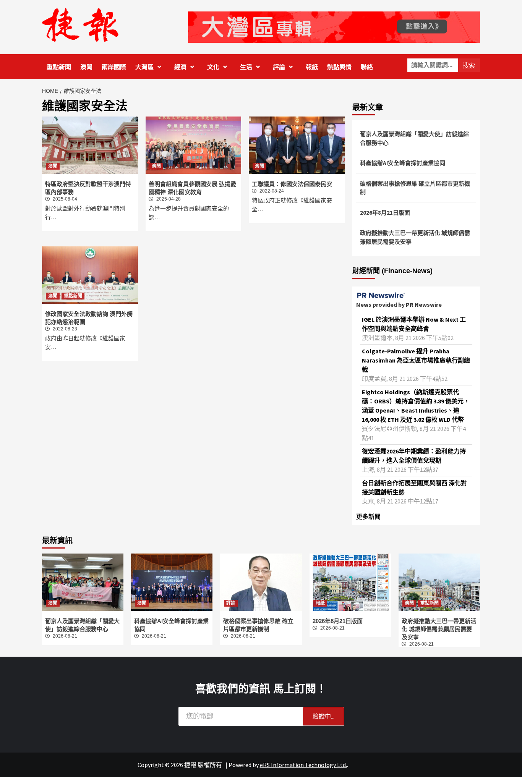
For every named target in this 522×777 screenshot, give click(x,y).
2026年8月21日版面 (385, 212)
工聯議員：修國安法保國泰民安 (292, 184)
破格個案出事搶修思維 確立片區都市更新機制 (415, 188)
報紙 (312, 67)
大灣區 (144, 67)
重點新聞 (59, 67)
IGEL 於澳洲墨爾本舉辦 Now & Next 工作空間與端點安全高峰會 (414, 324)
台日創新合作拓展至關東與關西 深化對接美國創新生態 (414, 487)
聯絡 (367, 67)
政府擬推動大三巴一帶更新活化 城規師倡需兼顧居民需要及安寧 (415, 237)
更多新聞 (368, 516)
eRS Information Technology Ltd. (303, 765)
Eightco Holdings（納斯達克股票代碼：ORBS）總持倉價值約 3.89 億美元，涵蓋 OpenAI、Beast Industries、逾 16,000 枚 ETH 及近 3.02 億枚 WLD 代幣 (416, 405)
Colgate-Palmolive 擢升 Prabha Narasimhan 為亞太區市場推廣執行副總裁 (416, 360)
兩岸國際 (114, 67)
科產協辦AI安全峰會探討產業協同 (402, 163)
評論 (279, 67)
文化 (213, 67)
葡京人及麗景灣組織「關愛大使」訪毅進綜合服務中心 (414, 138)
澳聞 (86, 67)
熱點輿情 (339, 67)
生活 (246, 67)
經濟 (180, 67)
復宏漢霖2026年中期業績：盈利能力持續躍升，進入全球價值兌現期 (414, 455)
